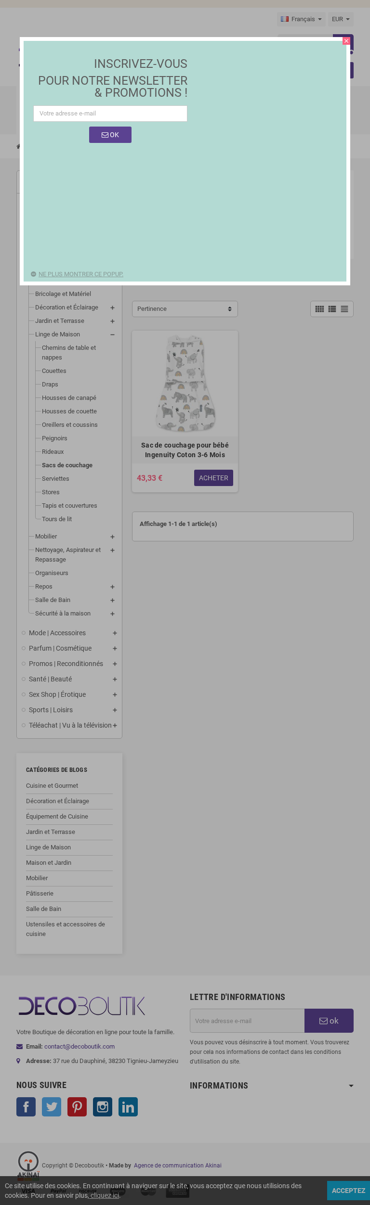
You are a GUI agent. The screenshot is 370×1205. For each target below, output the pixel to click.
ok (113, 135)
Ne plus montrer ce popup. (81, 274)
